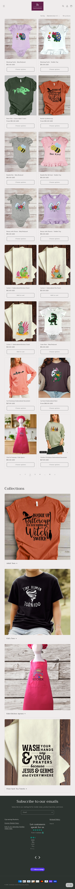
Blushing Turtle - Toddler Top (49, 62)
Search (52, 823)
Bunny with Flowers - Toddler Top (50, 231)
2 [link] (30, 474)
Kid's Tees (10, 638)
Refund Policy (55, 819)
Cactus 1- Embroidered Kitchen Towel (17, 288)
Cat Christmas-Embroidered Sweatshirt (18, 401)
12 (49, 474)
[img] (37, 830)
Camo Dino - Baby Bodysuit (48, 344)
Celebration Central (13, 884)
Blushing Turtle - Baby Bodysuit (16, 62)
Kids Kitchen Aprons (15, 714)
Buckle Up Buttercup (46, 118)
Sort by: (43, 16)
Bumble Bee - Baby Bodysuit (14, 175)
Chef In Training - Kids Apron (15, 457)
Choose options (20, 69)
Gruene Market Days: (12, 823)
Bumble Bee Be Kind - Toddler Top (50, 175)
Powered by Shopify (24, 884)
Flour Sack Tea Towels (15, 789)
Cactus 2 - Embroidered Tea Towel (50, 288)
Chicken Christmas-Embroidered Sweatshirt (53, 457)
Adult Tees (10, 563)
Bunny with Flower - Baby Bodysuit (17, 231)
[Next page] (55, 475)
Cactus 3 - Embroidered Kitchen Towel (18, 344)
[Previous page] (20, 475)
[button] (4, 6)
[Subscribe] (52, 812)
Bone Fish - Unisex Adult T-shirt (16, 118)
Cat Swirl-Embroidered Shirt (48, 401)
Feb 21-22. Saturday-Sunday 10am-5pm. (15, 828)
